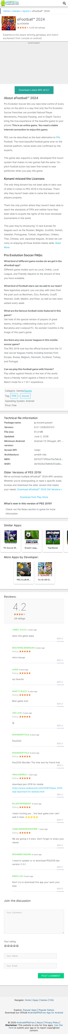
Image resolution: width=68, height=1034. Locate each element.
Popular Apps (30, 1010)
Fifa (58, 137)
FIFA (14, 395)
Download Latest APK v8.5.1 (34, 90)
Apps (35, 1000)
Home (6, 11)
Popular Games (46, 1010)
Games (16, 11)
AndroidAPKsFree (26, 1022)
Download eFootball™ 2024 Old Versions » (39, 489)
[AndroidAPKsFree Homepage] (9, 5)
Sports (26, 11)
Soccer (25, 395)
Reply (60, 638)
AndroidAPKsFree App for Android (45, 1012)
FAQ (51, 1000)
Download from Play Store (34, 497)
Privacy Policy (52, 1022)
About (40, 1022)
